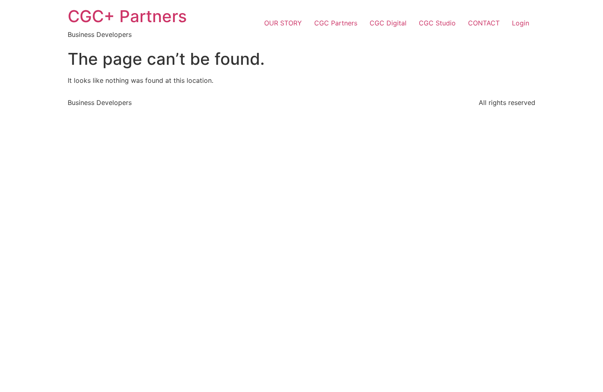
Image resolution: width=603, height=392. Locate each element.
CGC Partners (335, 23)
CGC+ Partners (127, 16)
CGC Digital (388, 23)
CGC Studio (437, 23)
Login (520, 23)
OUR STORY (283, 23)
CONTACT (484, 23)
